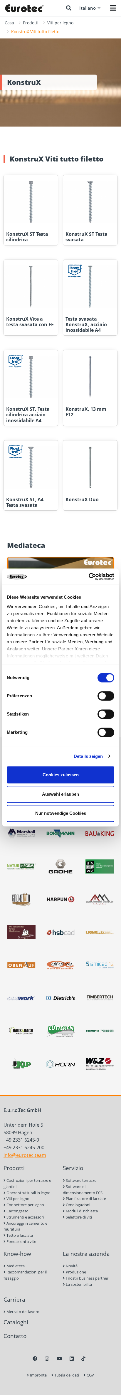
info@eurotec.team (25, 1155)
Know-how (17, 1254)
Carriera (14, 1299)
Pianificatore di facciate (85, 1198)
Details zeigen (88, 756)
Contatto (15, 1336)
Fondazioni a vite (21, 1241)
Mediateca (15, 1265)
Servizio (73, 1168)
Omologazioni (77, 1204)
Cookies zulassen (61, 774)
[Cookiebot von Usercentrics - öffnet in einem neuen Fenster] (88, 576)
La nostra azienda (86, 1254)
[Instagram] (47, 1358)
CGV (90, 1375)
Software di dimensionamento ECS (82, 1189)
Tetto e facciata (19, 1235)
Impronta (38, 1375)
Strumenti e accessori (25, 1217)
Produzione (75, 1272)
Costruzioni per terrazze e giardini (27, 1183)
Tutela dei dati (66, 1375)
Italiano (87, 8)
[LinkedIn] (72, 1358)
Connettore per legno (25, 1204)
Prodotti (30, 23)
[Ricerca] (69, 8)
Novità (71, 1265)
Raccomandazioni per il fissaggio (25, 1275)
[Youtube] (59, 1358)
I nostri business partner (86, 1278)
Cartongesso (17, 1211)
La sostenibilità (78, 1284)
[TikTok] (83, 1358)
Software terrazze (80, 1180)
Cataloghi (16, 1322)
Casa (9, 23)
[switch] (106, 696)
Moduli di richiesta (81, 1211)
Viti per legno (60, 23)
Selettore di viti (78, 1217)
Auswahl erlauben (60, 794)
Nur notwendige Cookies (60, 813)
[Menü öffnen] (113, 8)
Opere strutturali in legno (28, 1192)
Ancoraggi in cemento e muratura (25, 1226)
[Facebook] (35, 1358)
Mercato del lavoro (22, 1311)
